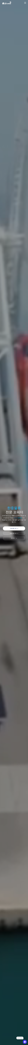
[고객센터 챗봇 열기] (25, 1042)
